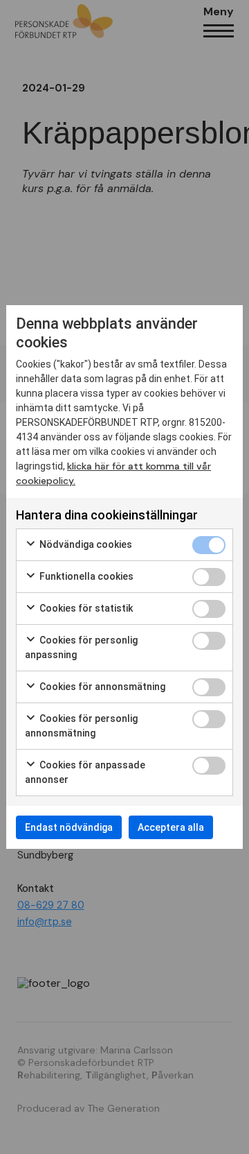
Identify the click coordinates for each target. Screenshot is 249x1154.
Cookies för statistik (85, 608)
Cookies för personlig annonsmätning (81, 726)
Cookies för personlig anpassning (81, 647)
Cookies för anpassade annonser (85, 772)
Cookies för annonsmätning (101, 686)
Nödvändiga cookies (84, 544)
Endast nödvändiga (69, 827)
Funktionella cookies (85, 576)
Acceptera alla (171, 827)
